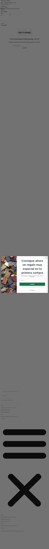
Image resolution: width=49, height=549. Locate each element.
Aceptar (32, 284)
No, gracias (32, 290)
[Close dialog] (46, 258)
